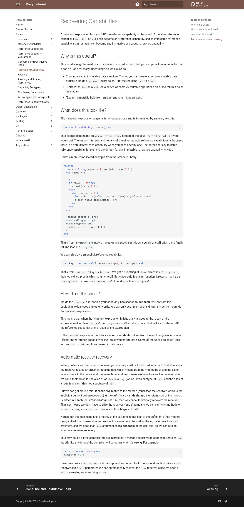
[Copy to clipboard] (180, 127)
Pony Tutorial (24, 19)
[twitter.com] (226, 501)
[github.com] (219, 501)
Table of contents (201, 19)
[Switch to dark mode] (137, 4)
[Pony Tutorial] (18, 4)
